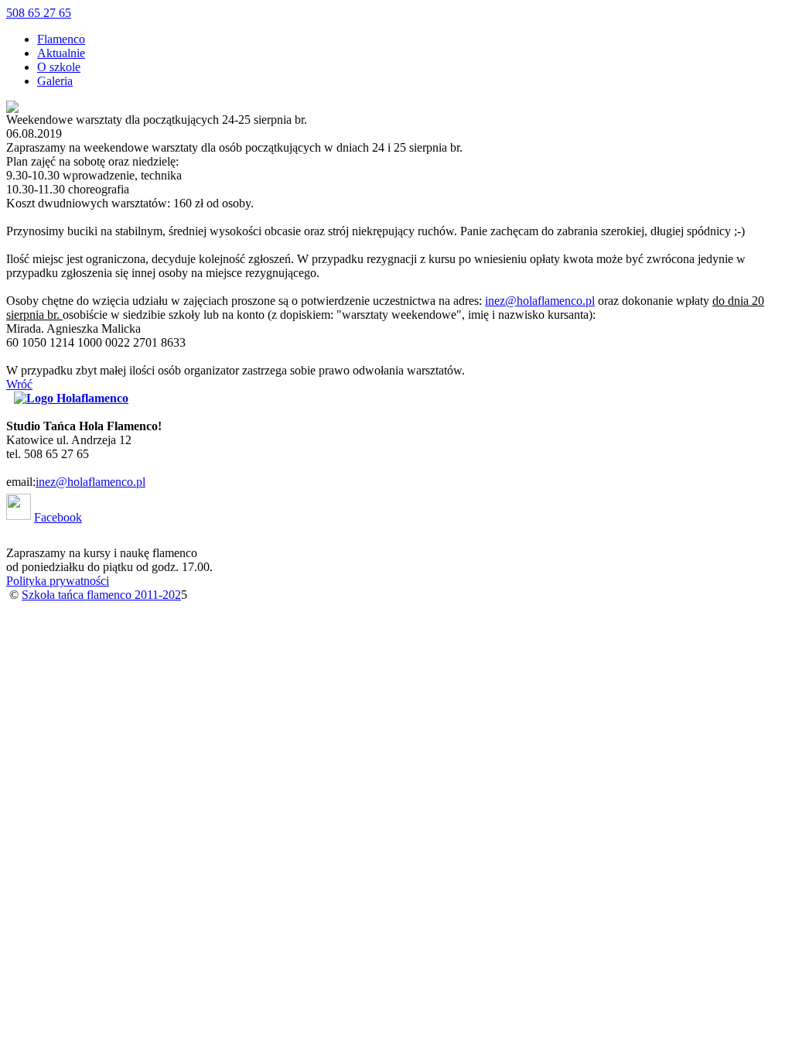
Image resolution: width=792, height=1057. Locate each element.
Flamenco (61, 39)
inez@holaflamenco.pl (540, 300)
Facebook (58, 517)
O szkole (58, 67)
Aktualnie (61, 53)
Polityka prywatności (57, 580)
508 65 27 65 (38, 12)
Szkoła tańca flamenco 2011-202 (101, 594)
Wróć (19, 384)
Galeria (55, 80)
